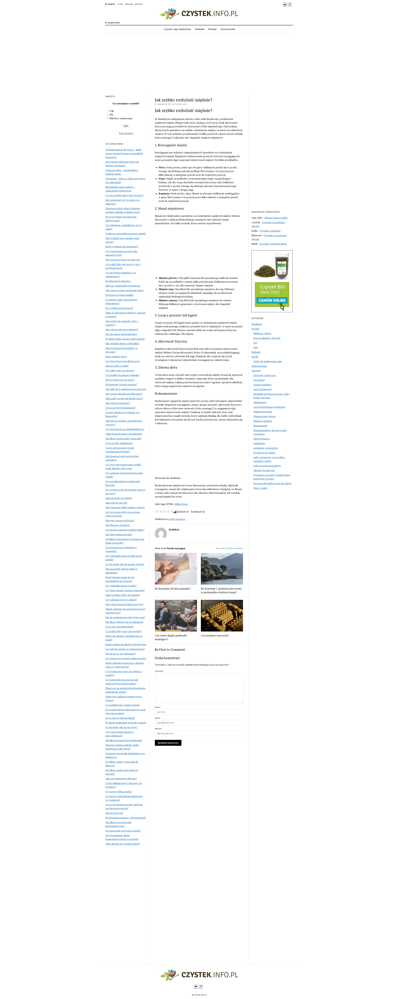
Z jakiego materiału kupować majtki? (125, 233)
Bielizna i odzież (262, 333)
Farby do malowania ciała (267, 361)
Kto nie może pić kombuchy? (121, 334)
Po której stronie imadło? (119, 295)
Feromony (259, 380)
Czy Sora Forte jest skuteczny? (122, 361)
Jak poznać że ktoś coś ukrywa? (122, 259)
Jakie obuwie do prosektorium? (122, 843)
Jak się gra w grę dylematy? (120, 653)
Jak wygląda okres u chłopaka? (122, 343)
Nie (111, 114)
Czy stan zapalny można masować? (125, 590)
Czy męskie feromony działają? (122, 375)
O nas (120, 4)
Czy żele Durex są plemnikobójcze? (124, 429)
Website (158, 728)
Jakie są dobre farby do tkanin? (122, 595)
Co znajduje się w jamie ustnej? (122, 705)
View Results (126, 133)
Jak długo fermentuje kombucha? (123, 740)
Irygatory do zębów (264, 452)
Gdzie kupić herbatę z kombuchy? (124, 434)
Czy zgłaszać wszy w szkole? (121, 599)
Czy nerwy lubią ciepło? (118, 791)
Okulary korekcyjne (264, 470)
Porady (255, 328)
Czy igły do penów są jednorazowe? (125, 649)
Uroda (255, 356)
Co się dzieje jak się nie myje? (121, 727)
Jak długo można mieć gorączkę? (123, 438)
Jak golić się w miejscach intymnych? (125, 389)
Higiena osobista (262, 421)
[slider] (164, 511)
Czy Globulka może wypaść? (121, 585)
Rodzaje (212, 29)
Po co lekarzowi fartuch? (119, 308)
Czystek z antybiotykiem (273, 243)
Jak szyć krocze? (114, 813)
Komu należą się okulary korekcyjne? (125, 644)
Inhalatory (259, 443)
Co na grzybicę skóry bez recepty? (124, 195)
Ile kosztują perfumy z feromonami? (125, 817)
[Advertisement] (199, 66)
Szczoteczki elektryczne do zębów (272, 483)
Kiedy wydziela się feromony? (121, 246)
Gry (255, 342)
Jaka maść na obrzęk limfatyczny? (124, 398)
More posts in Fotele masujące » (229, 548)
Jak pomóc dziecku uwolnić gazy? (123, 393)
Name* (158, 707)
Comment (159, 671)
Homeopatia (260, 425)
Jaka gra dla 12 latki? (117, 366)
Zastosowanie (227, 29)
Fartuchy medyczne (264, 375)
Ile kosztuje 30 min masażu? (121, 384)
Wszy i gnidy (260, 488)
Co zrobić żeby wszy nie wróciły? (123, 631)
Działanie (199, 29)
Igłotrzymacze (261, 438)
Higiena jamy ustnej (264, 416)
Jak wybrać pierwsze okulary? (121, 329)
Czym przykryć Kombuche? (120, 407)
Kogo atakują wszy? (116, 356)
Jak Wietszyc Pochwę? (117, 525)
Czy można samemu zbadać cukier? (124, 529)
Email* (157, 718)
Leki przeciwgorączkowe (267, 465)
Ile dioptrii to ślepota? (118, 281)
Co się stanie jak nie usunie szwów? (124, 564)
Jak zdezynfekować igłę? (118, 534)
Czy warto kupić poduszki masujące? (171, 637)
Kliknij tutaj (181, 504)
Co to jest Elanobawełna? (119, 626)
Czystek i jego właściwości (177, 29)
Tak (112, 111)
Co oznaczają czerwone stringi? (123, 830)
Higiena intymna (262, 411)
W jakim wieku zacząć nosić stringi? (125, 339)
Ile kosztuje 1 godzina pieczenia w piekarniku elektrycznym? (221, 590)
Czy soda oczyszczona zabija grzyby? (125, 658)
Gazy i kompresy (262, 389)
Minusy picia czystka (275, 217)
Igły (255, 347)
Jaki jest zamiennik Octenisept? (123, 285)
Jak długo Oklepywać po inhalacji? (124, 622)
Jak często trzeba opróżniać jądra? (124, 290)
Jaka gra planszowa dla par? (121, 778)
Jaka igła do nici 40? (116, 502)
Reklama (129, 4)
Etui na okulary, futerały (266, 338)
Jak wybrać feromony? (117, 403)
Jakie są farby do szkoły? (118, 498)
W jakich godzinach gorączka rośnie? (125, 722)
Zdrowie (256, 370)
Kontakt (139, 4)
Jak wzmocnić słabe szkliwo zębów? (125, 507)
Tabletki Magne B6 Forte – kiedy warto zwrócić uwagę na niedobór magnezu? (124, 153)
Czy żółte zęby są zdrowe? (119, 370)
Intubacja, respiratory (265, 448)
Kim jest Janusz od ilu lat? (119, 520)
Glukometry (260, 402)
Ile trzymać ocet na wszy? (119, 379)
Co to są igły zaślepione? (119, 443)
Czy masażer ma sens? (215, 635)
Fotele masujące (176, 519)
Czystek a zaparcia (270, 230)
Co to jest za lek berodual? (120, 718)
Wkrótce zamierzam (121, 118)
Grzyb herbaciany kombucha (269, 407)
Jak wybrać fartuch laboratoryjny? (124, 604)
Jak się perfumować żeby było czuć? (125, 617)
